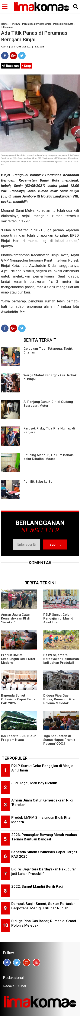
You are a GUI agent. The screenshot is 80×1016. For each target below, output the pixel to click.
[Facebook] (5, 55)
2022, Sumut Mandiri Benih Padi (37, 886)
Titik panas (7, 27)
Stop (27, 66)
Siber (22, 986)
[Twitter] (22, 55)
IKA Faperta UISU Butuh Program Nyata (18, 738)
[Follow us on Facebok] (7, 962)
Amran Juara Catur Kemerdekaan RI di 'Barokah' (15, 618)
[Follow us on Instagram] (26, 962)
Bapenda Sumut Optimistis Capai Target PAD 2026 (18, 699)
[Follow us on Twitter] (16, 962)
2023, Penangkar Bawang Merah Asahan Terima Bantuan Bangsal (44, 837)
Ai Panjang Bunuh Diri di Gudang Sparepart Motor (48, 404)
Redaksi (9, 986)
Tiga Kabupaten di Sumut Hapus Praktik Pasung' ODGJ (59, 740)
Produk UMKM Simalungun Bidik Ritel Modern (18, 659)
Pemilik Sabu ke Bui (38, 482)
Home (4, 24)
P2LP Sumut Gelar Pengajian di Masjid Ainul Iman (58, 618)
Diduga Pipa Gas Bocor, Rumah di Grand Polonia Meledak (61, 699)
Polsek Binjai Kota (63, 24)
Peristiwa (15, 24)
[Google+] (13, 55)
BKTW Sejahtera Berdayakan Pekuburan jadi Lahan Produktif (61, 659)
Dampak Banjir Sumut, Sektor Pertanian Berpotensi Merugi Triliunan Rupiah (43, 906)
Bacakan (12, 66)
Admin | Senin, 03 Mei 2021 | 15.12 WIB (22, 46)
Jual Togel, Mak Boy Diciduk (34, 783)
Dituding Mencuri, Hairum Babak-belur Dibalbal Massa (48, 457)
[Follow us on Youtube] (36, 962)
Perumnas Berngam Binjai (36, 24)
